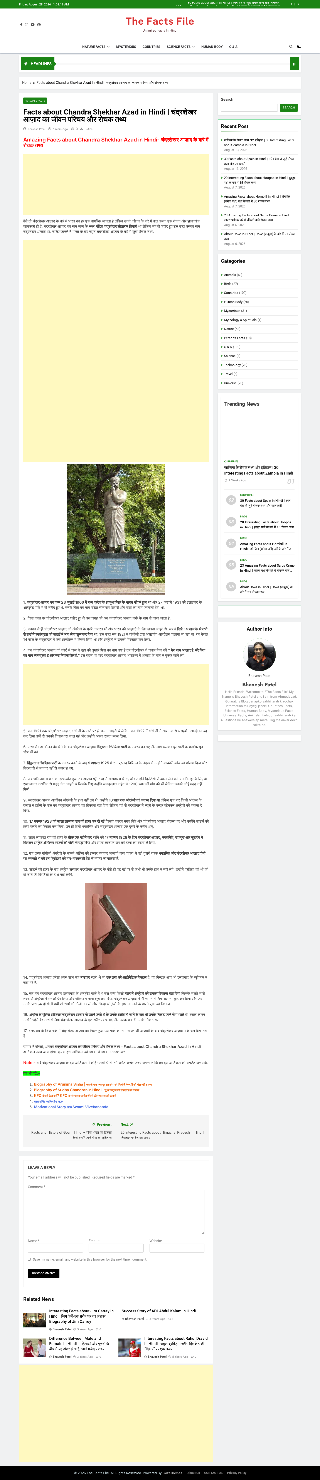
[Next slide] (298, 4)
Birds (227, 284)
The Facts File (160, 21)
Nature (229, 329)
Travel (228, 374)
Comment (36, 1187)
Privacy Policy (236, 1473)
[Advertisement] (116, 184)
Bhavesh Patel (36, 129)
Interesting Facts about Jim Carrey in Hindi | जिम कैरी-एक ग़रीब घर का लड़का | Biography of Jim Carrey (81, 1316)
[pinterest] (39, 24)
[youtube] (32, 24)
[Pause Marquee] (294, 63)
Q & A (233, 47)
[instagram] (26, 24)
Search (227, 99)
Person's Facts (35, 101)
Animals (230, 275)
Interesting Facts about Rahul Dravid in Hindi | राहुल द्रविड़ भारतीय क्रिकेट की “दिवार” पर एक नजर (176, 1343)
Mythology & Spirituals (240, 320)
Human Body (212, 47)
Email (94, 1241)
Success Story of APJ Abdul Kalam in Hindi (159, 1311)
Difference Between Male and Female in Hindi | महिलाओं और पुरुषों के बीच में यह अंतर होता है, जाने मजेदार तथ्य (79, 1343)
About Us (193, 1473)
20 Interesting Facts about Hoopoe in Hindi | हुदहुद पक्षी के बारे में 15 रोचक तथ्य (228, 4)
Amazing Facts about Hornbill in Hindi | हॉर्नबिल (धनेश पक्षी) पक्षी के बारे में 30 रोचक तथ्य (266, 549)
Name (33, 1241)
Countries (151, 47)
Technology (232, 365)
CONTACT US (213, 1473)
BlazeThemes (172, 1473)
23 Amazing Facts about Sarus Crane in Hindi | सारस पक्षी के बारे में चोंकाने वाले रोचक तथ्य (267, 571)
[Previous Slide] (292, 4)
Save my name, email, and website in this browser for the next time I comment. (90, 1259)
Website (156, 1241)
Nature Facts (93, 47)
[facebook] (21, 24)
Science (230, 356)
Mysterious (126, 47)
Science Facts (178, 47)
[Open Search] (291, 46)
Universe (230, 383)
